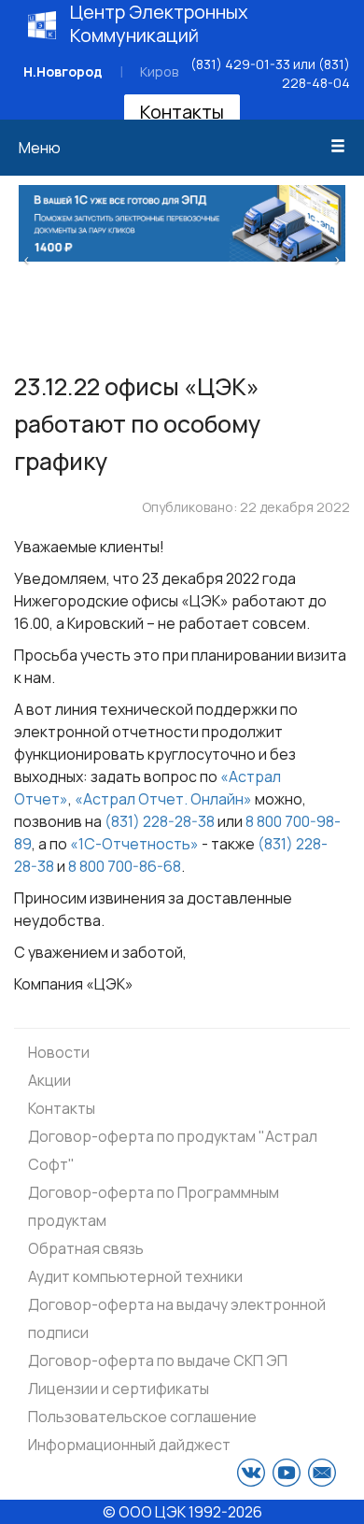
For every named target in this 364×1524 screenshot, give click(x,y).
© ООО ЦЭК (144, 1512)
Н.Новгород (63, 71)
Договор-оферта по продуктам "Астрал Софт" (172, 1150)
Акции (49, 1080)
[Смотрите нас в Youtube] (287, 1473)
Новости (59, 1052)
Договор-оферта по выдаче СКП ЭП (157, 1360)
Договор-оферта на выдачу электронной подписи (177, 1318)
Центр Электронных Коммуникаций (159, 23)
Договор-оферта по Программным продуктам (153, 1206)
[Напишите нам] (322, 1473)
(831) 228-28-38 (160, 821)
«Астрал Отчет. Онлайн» (163, 799)
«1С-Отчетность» (134, 843)
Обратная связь (86, 1248)
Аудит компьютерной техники (135, 1276)
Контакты (182, 111)
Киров (159, 71)
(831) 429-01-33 (240, 64)
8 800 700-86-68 (124, 866)
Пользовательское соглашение (142, 1416)
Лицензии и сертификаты (118, 1388)
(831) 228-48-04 (316, 73)
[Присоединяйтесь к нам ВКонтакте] (251, 1473)
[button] (27, 258)
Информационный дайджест (129, 1444)
